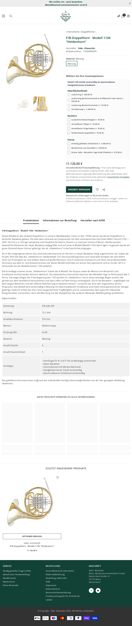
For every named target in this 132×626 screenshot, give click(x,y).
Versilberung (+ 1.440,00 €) (83, 109)
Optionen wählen (32, 536)
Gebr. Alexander (86, 48)
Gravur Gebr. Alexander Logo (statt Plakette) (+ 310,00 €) (96, 152)
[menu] (3, 16)
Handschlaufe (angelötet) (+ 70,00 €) (87, 133)
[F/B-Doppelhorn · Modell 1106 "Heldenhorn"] (32, 503)
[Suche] (10, 16)
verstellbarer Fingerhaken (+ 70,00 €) (87, 128)
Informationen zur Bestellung (60, 220)
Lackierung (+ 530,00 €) (81, 94)
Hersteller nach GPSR (93, 220)
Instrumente (73, 31)
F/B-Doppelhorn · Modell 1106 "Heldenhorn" (32, 546)
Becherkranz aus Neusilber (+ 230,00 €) (89, 148)
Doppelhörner (88, 31)
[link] (17, 449)
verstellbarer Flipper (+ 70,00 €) (85, 124)
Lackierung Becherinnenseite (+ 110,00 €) (89, 105)
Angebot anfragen (79, 189)
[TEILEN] (103, 190)
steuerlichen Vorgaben (118, 177)
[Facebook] (91, 590)
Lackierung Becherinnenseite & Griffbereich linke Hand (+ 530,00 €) (97, 99)
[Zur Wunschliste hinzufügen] (97, 189)
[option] (32, 60)
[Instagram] (98, 590)
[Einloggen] (128, 16)
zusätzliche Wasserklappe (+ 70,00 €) (87, 119)
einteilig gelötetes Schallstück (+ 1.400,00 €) (91, 143)
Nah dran (130, 3)
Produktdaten (31, 220)
